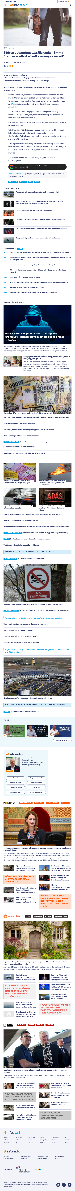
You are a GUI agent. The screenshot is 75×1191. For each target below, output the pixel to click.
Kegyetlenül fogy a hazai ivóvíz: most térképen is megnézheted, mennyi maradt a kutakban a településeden (18, 991)
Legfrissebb (55, 1137)
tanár (37, 181)
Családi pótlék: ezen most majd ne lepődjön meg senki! (28, 413)
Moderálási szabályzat (28, 1185)
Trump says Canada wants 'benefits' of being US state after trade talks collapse (19, 1096)
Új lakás (65, 803)
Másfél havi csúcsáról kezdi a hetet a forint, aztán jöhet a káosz (19, 879)
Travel (40, 1025)
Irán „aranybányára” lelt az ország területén (21, 636)
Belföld (19, 174)
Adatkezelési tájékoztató (12, 1185)
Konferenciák (52, 803)
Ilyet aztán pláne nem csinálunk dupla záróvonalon (30, 539)
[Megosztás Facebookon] (5, 66)
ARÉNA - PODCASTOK (10, 1)
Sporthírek (24, 1159)
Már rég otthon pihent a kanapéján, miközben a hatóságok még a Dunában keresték (36, 417)
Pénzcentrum (26, 803)
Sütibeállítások (8, 1187)
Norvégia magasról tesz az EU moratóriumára (21, 436)
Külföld (6, 1140)
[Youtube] (69, 1185)
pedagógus (13, 181)
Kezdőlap (12, 174)
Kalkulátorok (61, 916)
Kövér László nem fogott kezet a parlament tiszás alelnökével (44, 611)
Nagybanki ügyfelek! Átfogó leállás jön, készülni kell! (24, 453)
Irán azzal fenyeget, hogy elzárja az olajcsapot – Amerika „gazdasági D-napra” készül (52, 483)
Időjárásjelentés (59, 1156)
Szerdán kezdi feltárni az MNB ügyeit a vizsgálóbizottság (45, 533)
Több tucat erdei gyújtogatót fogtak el (19, 630)
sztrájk (23, 181)
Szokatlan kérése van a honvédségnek (35, 442)
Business (21, 1025)
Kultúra (18, 1140)
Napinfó (42, 1142)
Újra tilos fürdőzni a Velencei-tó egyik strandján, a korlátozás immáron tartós (33, 604)
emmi (30, 181)
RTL (12, 104)
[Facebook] (64, 1185)
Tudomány (19, 1137)
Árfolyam (39, 803)
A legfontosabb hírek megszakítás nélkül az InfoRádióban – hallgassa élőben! (51, 508)
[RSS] (58, 1185)
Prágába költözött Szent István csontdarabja (21, 642)
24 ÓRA (20, 248)
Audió (54, 1140)
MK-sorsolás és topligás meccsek (31, 559)
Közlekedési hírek (43, 1156)
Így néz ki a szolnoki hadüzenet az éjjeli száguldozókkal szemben (18, 507)
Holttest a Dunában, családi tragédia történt (21, 521)
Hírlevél (66, 1140)
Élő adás (16, 778)
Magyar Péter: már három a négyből (19, 447)
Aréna (56, 1159)
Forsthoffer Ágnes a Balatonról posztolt (19, 424)
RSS (47, 1185)
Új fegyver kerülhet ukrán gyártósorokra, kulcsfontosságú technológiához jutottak (36, 527)
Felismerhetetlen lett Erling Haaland (25, 712)
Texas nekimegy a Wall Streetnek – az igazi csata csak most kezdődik (33, 618)
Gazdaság (6, 1142)
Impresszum (42, 1182)
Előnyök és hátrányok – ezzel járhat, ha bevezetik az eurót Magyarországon (18, 482)
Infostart (7, 62)
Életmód (30, 1142)
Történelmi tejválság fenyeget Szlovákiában (21, 545)
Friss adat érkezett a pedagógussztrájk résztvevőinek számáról (30, 78)
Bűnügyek (43, 1140)
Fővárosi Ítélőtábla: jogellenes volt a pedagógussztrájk (27, 81)
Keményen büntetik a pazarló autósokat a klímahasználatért (35, 705)
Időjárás (66, 1142)
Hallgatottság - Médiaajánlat (27, 1182)
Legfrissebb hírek (26, 1156)
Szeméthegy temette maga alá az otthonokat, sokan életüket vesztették (32, 514)
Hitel (28, 916)
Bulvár (42, 1137)
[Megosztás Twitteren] (8, 66)
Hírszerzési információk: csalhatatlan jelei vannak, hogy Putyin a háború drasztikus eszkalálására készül (54, 901)
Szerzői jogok (40, 1185)
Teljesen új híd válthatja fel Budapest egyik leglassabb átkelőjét (29, 430)
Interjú (30, 1140)
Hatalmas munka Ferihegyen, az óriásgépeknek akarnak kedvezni (29, 698)
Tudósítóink (31, 1137)
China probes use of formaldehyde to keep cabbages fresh (51, 1115)
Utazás (48, 916)
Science (49, 1025)
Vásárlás (38, 916)
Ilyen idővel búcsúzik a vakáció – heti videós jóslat (30, 552)
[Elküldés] (11, 66)
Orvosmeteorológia (9, 1159)
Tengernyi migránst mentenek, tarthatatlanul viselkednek (26, 624)
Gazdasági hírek (42, 1159)
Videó (54, 1142)
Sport (31, 1025)
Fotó (65, 1137)
